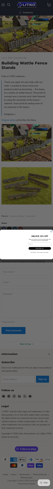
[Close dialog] (51, 231)
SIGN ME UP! (40, 248)
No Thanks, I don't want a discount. (40, 252)
